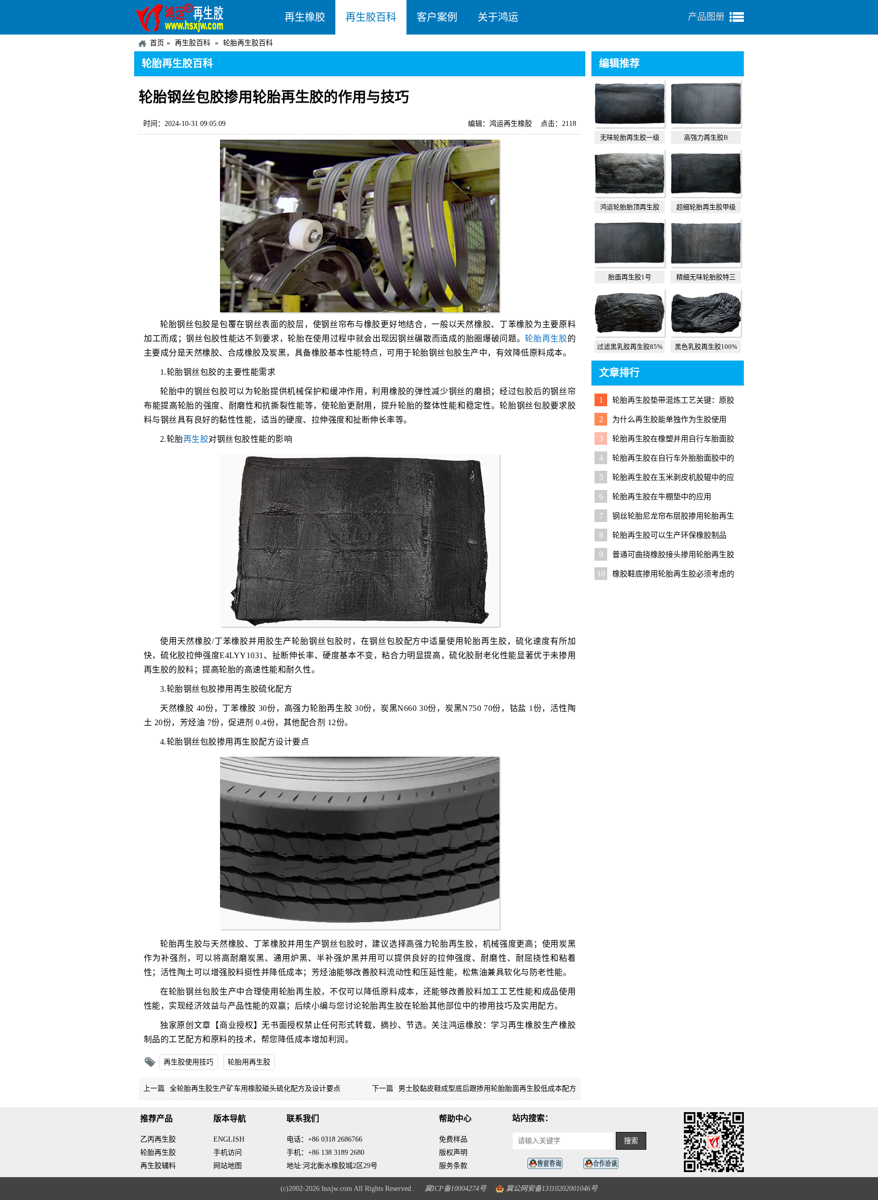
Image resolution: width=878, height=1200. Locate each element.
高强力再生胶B (706, 137)
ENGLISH (228, 1139)
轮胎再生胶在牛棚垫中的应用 (661, 497)
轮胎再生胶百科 (248, 43)
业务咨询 (603, 1163)
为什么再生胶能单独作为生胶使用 (669, 419)
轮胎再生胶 (546, 338)
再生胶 (196, 439)
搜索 (631, 1141)
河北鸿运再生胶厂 (204, 17)
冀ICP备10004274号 (455, 1188)
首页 (157, 43)
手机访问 (227, 1152)
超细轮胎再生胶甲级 (706, 207)
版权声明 (453, 1152)
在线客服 (547, 1163)
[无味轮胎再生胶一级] (629, 125)
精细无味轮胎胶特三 (706, 277)
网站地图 (227, 1166)
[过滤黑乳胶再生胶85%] (629, 334)
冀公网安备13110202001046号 (552, 1188)
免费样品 (453, 1139)
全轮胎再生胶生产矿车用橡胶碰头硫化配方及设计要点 (255, 1088)
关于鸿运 (498, 17)
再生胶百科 (371, 17)
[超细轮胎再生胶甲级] (706, 194)
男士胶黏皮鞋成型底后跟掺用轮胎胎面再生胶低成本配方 (487, 1088)
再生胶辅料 (158, 1166)
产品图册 (706, 17)
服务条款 (453, 1166)
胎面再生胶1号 (629, 277)
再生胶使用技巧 (188, 1062)
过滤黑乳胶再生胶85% (630, 346)
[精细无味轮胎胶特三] (706, 265)
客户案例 (437, 17)
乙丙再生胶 (158, 1139)
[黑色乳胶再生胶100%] (706, 334)
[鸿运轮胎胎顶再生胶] (629, 194)
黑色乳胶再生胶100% (706, 346)
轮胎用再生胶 (249, 1062)
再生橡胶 (305, 17)
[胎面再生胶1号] (629, 265)
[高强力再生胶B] (706, 125)
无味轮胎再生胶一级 (630, 137)
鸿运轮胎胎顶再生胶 (630, 207)
